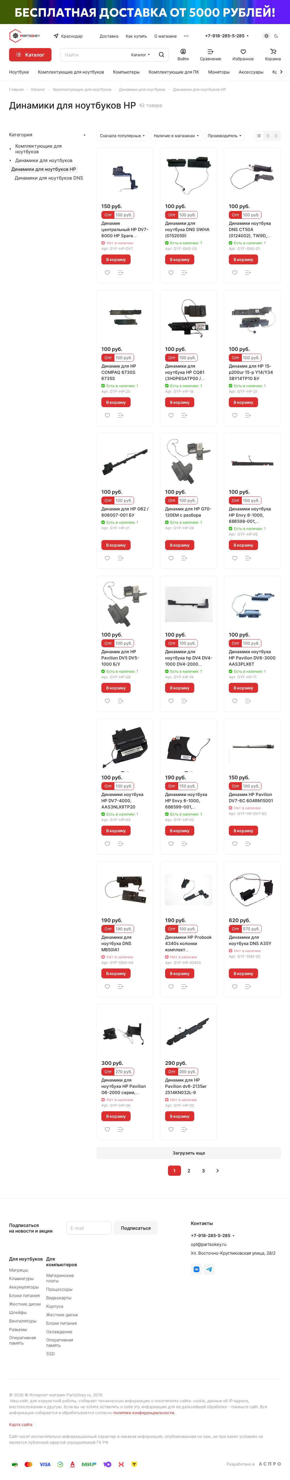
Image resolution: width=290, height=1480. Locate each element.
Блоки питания (24, 1295)
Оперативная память (22, 1340)
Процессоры (59, 1289)
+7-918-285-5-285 (224, 35)
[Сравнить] (121, 273)
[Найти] (161, 54)
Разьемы (18, 1329)
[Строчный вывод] (267, 135)
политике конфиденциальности (144, 1412)
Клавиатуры (21, 1278)
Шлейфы (18, 1312)
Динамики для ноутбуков (43, 160)
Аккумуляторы (24, 1287)
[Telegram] (209, 1269)
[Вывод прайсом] (276, 135)
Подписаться (136, 1228)
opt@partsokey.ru (209, 1244)
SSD (50, 1353)
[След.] (217, 1171)
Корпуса (54, 1306)
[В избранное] (107, 273)
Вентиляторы (23, 1321)
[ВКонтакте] (196, 1269)
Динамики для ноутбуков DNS (49, 178)
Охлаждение (59, 1331)
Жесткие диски (25, 1304)
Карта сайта (20, 1424)
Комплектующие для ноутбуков (38, 148)
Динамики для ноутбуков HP (43, 169)
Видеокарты (58, 1297)
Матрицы (18, 1270)
